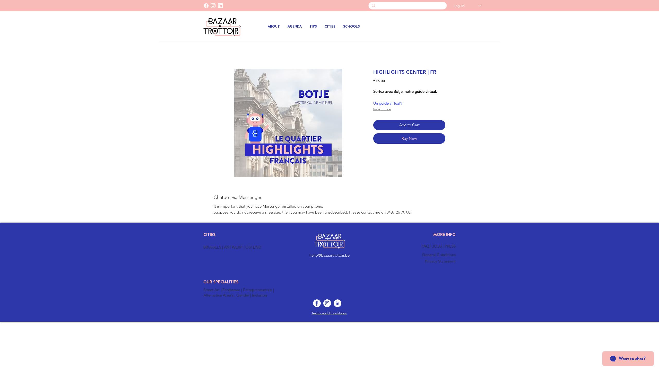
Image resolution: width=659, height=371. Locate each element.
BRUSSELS (212, 247)
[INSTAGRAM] (213, 6)
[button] (330, 26)
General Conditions (439, 254)
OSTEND (253, 247)
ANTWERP (233, 247)
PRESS (450, 246)
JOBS (437, 246)
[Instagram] (327, 303)
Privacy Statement (440, 261)
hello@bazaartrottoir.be (329, 255)
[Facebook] (206, 6)
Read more (382, 109)
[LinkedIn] (220, 6)
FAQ (426, 246)
